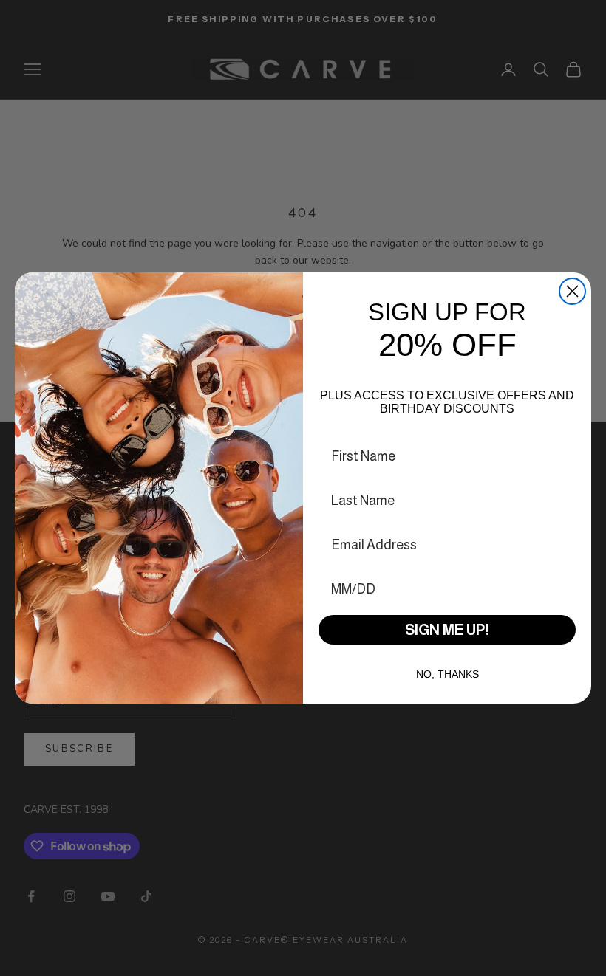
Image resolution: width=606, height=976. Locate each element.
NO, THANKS (447, 674)
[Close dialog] (572, 291)
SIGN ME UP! (447, 630)
